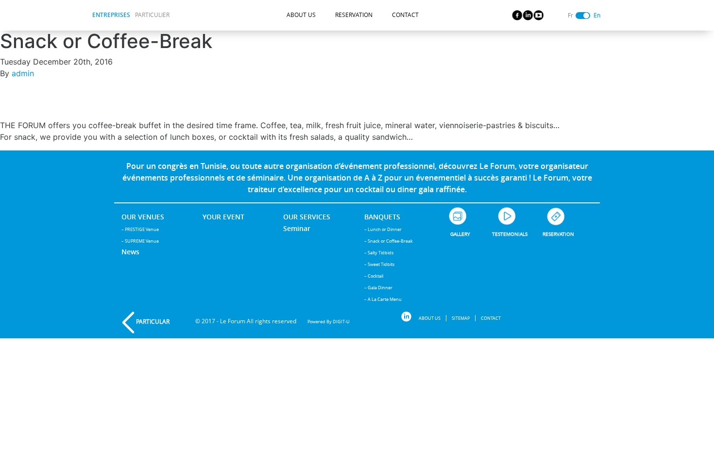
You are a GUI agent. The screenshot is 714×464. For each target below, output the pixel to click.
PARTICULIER (152, 15)
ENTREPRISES (111, 15)
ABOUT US (301, 15)
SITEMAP (461, 318)
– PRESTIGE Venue (140, 229)
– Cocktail (373, 276)
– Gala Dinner (378, 287)
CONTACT (405, 15)
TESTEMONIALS (509, 234)
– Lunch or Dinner (383, 229)
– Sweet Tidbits (379, 264)
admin (23, 73)
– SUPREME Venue (140, 241)
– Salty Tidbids (378, 252)
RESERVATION (354, 15)
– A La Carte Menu (383, 299)
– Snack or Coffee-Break (388, 241)
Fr (570, 15)
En (597, 15)
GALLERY (460, 234)
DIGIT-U (341, 321)
